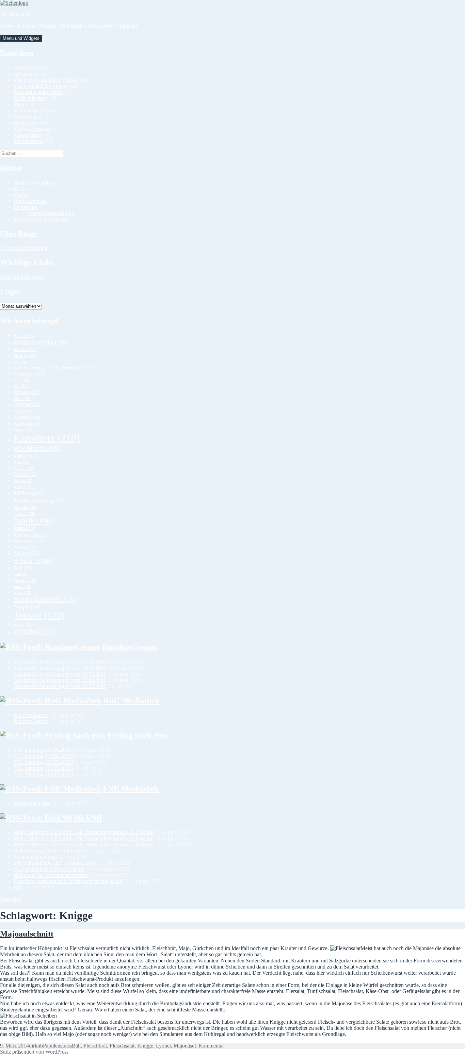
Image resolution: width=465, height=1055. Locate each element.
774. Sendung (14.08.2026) (43, 756)
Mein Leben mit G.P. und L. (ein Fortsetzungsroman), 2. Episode (83, 838)
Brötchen (25, 350)
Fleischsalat (122, 1046)
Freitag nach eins (137, 735)
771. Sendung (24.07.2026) (43, 774)
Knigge (145, 1046)
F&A (19, 104)
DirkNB (88, 817)
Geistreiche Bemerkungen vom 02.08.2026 (60, 680)
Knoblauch (37, 448)
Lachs (23, 468)
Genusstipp (26, 116)
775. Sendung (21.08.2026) (43, 750)
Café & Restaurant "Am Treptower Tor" (57, 367)
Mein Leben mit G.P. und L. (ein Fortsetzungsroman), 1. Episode (83, 844)
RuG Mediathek (131, 700)
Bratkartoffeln (40, 342)
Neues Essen (27, 135)
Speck (22, 586)
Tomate (39, 615)
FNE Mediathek (131, 788)
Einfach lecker (29, 98)
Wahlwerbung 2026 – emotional (48, 850)
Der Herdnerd (15, 14)
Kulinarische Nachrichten (41, 219)
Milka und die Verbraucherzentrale (51, 875)
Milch (24, 486)
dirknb (36, 1046)
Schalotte (33, 560)
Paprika (33, 520)
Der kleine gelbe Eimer (38, 92)
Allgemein (25, 67)
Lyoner (163, 1046)
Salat (26, 553)
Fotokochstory (29, 110)
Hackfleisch (27, 424)
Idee (18, 887)
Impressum (25, 207)
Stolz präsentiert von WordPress (34, 1052)
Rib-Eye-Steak (29, 541)
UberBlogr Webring (25, 248)
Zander (23, 624)
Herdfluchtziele (30, 201)
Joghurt (23, 430)
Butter (25, 355)
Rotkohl (24, 547)
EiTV (20, 189)
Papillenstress (28, 141)
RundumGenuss (130, 647)
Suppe (27, 606)
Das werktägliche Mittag (40, 86)
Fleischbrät (95, 1046)
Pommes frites (32, 534)
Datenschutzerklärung (50, 213)
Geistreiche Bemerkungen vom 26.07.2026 (60, 686)
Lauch (25, 474)
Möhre (29, 493)
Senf (23, 568)
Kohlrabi (26, 456)
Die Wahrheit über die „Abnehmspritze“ (57, 863)
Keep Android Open (22, 277)
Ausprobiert (26, 74)
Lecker (23, 481)
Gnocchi (24, 411)
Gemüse (28, 404)
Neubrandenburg (40, 500)
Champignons (29, 374)
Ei (21, 386)
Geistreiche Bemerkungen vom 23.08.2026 (60, 662)
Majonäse (184, 1046)
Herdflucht (25, 123)
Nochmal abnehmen (35, 857)
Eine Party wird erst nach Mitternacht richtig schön (68, 881)
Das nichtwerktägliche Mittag (45, 80)
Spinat (22, 593)
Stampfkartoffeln (45, 599)
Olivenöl (24, 513)
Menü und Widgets (21, 38)
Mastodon (10, 899)
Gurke (27, 417)
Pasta (24, 528)
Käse (22, 462)
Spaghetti (25, 580)
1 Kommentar (209, 1046)
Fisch (22, 398)
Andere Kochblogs (34, 183)
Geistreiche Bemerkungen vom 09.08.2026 (60, 674)
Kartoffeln (47, 438)
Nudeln (25, 507)
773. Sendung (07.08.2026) (43, 762)
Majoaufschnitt (26, 933)
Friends (22, 195)
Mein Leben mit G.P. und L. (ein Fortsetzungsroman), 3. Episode (83, 832)
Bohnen (24, 335)
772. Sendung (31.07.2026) (43, 768)
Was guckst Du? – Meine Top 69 (49, 869)
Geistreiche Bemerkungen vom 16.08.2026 (60, 668)
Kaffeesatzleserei (32, 129)
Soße (22, 574)
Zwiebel (34, 631)
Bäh (21, 362)
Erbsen (26, 392)
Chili (21, 380)
